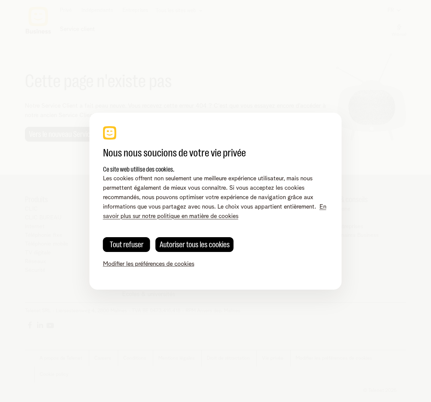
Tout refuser (126, 244)
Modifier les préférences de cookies (148, 264)
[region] (216, 201)
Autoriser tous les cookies (195, 244)
